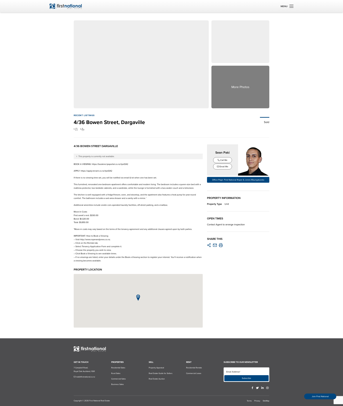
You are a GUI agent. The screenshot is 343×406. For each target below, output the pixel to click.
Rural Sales (115, 373)
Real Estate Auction (157, 378)
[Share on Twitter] (209, 245)
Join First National (320, 396)
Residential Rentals (194, 367)
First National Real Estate (99, 400)
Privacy (257, 400)
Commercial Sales (118, 378)
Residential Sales (118, 367)
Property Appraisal (156, 367)
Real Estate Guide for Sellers (160, 373)
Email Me (223, 166)
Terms (249, 400)
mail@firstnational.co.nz (85, 376)
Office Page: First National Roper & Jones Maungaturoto (238, 179)
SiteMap (266, 400)
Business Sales (117, 384)
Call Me (223, 160)
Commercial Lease (193, 373)
